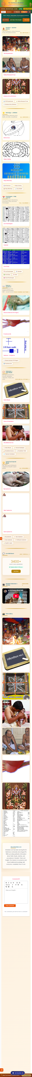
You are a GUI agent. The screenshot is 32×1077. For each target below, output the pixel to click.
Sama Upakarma (8, 539)
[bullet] (19, 883)
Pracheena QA (8, 363)
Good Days (7, 274)
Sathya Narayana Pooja (22, 101)
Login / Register (27, 8)
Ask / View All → (25, 554)
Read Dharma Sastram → (22, 292)
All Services (7, 185)
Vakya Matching (8, 188)
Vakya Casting (17, 185)
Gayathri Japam (8, 543)
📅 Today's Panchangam (16, 19)
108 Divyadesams (8, 101)
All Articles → (25, 32)
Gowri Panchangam (9, 277)
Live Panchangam (8, 271)
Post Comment (10, 905)
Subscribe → (25, 584)
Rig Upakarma (7, 536)
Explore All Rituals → (22, 379)
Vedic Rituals (7, 447)
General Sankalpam (19, 447)
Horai (15, 274)
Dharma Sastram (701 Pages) (11, 360)
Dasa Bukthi (18, 188)
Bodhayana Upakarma (20, 539)
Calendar (19, 271)
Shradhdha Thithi (21, 450)
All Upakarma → (25, 468)
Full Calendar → (24, 203)
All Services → (25, 117)
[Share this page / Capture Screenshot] (1, 1070)
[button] (9, 885)
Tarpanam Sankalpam (9, 454)
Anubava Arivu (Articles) (10, 104)
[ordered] (17, 883)
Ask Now (16, 571)
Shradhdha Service (9, 450)
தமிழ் (20, 8)
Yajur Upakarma (18, 536)
